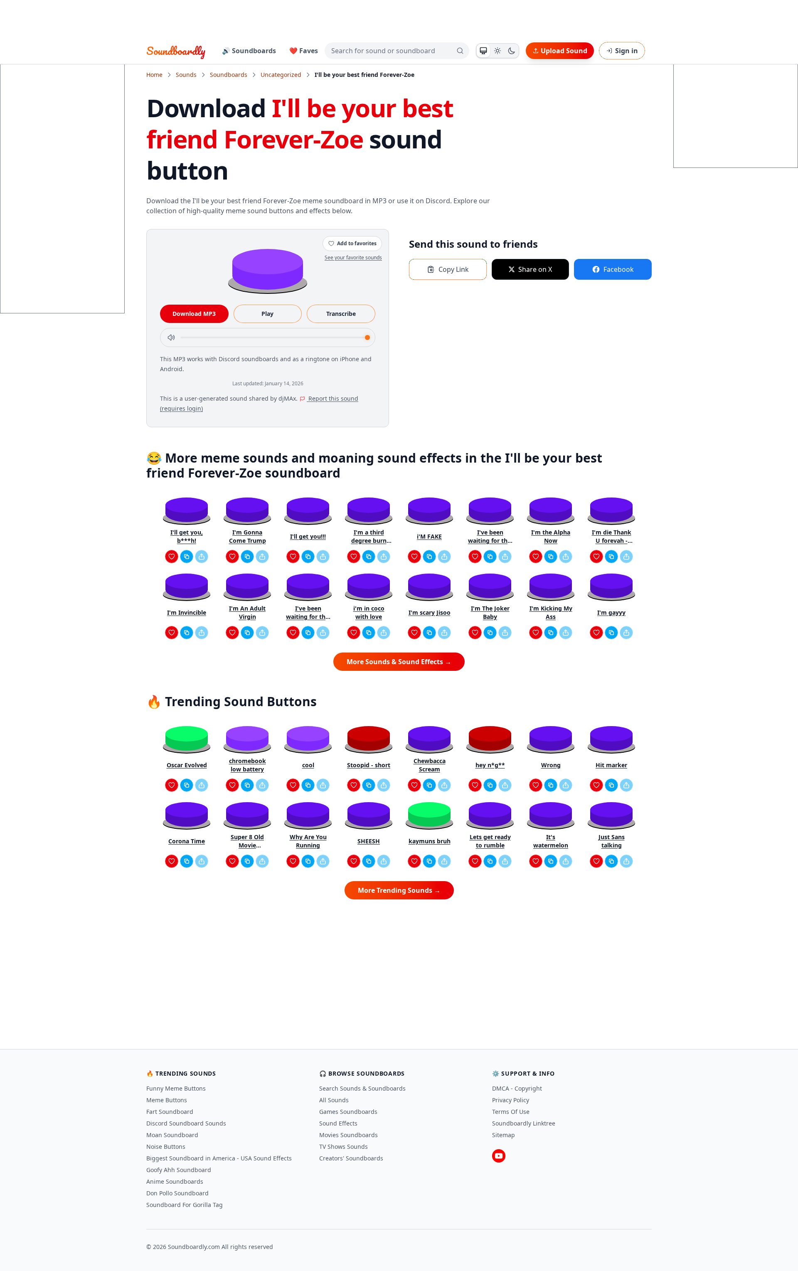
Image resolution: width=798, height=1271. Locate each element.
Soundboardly (175, 50)
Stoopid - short (368, 765)
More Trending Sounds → (399, 890)
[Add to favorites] (171, 556)
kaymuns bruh (430, 841)
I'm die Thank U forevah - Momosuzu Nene (611, 536)
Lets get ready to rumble (490, 841)
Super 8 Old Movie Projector (247, 841)
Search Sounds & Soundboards (362, 1088)
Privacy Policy (510, 1100)
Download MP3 (194, 314)
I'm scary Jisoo (430, 612)
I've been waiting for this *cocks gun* (490, 536)
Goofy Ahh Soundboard (178, 1170)
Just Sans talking (611, 841)
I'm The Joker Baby (490, 612)
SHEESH (368, 841)
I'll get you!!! (308, 536)
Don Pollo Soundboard (177, 1193)
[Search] (460, 50)
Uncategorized (281, 75)
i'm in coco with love (368, 612)
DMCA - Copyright (517, 1088)
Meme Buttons (166, 1100)
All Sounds (334, 1100)
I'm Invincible (186, 612)
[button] (267, 269)
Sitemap (503, 1135)
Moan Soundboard (172, 1135)
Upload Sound (564, 50)
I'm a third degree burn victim (369, 536)
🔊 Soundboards (249, 50)
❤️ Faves (303, 50)
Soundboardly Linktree (523, 1123)
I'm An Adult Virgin (247, 612)
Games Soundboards (348, 1112)
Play (267, 314)
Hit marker (611, 765)
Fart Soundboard (169, 1112)
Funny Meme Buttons (176, 1088)
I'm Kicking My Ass (551, 612)
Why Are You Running (308, 841)
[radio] (483, 50)
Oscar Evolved (187, 765)
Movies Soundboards (348, 1135)
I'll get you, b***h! (186, 536)
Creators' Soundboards (351, 1158)
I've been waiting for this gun (308, 612)
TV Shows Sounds (343, 1146)
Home (154, 75)
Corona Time (186, 841)
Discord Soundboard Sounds (186, 1123)
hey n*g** (490, 765)
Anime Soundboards (174, 1181)
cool (308, 765)
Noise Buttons (165, 1146)
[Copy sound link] (186, 556)
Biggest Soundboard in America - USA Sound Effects (219, 1158)
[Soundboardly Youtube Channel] (498, 1156)
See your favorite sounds (353, 257)
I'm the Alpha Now (550, 536)
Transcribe (341, 314)
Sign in (626, 50)
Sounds (186, 75)
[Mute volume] (171, 337)
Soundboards (228, 75)
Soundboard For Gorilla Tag (184, 1205)
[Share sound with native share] (201, 556)
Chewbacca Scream (430, 765)
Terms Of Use (511, 1112)
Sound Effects (338, 1123)
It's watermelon (550, 841)
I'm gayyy (611, 612)
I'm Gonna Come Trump (247, 536)
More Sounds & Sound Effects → (399, 661)
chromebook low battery (247, 765)
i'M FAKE (429, 536)
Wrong (551, 765)
